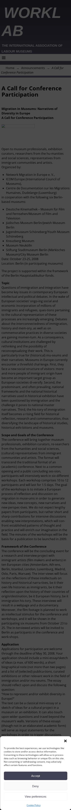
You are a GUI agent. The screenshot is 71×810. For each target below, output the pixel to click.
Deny (35, 786)
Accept (35, 775)
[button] (65, 741)
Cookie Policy (34, 805)
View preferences (35, 796)
